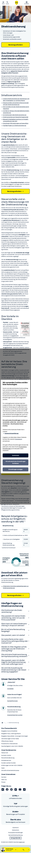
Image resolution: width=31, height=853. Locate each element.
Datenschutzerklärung (11, 433)
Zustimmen (15, 455)
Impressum (18, 439)
